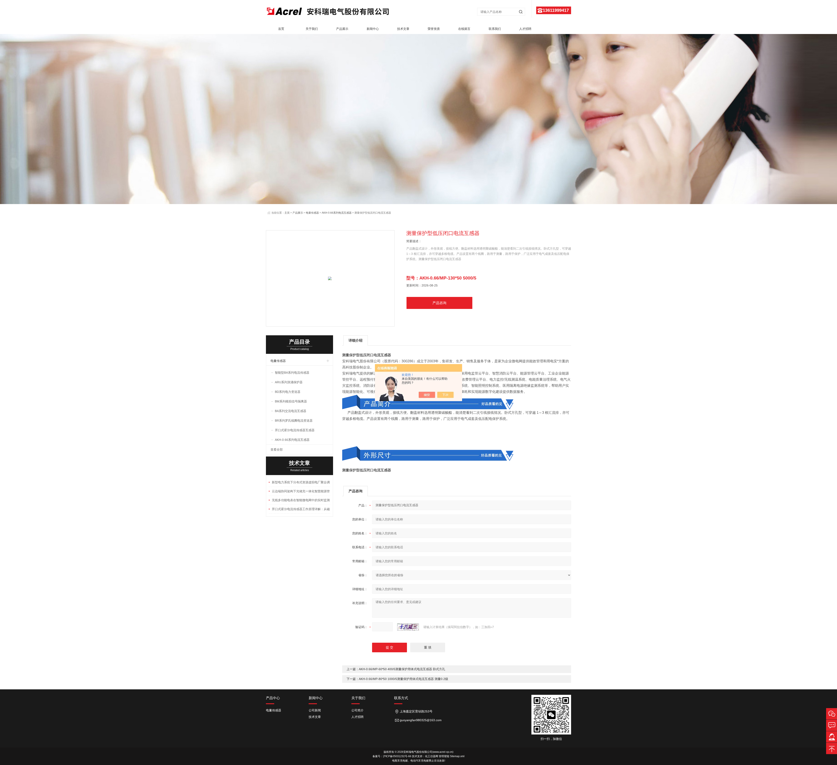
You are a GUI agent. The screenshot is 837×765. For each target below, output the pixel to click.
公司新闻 (315, 710)
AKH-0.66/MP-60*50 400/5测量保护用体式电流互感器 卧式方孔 (402, 669)
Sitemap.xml (457, 756)
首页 (281, 29)
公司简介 (357, 710)
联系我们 (495, 29)
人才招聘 (525, 29)
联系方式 (401, 698)
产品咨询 (439, 303)
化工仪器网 (431, 756)
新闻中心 (373, 29)
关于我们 (312, 29)
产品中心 (273, 698)
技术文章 (403, 29)
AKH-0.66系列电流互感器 (337, 212)
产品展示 (342, 29)
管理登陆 (444, 756)
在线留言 (464, 29)
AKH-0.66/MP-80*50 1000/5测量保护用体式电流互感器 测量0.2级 (403, 679)
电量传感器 (312, 212)
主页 (287, 212)
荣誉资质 (434, 29)
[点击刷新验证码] (408, 627)
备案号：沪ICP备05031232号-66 (392, 756)
